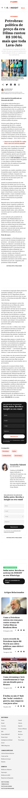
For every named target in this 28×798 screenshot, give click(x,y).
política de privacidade (7, 788)
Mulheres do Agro (6, 759)
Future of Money (22, 728)
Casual (20, 720)
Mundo (20, 731)
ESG (2, 731)
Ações (14, 451)
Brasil (2, 723)
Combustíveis (6, 455)
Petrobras (5, 451)
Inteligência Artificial (6, 740)
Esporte (20, 726)
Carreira (3, 726)
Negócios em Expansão (7, 778)
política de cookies (6, 786)
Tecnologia (21, 740)
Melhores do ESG (5, 775)
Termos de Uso (16, 440)
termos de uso (5, 784)
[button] (2, 8)
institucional (5, 782)
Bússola (3, 761)
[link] (6, 84)
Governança (18, 455)
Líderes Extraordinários (7, 753)
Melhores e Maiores (6, 769)
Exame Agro (4, 737)
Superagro (4, 772)
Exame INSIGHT (5, 734)
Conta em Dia (4, 756)
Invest (2, 742)
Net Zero (20, 734)
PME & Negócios (5, 745)
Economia (3, 728)
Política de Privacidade (9, 532)
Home (2, 720)
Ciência (20, 723)
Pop (19, 737)
